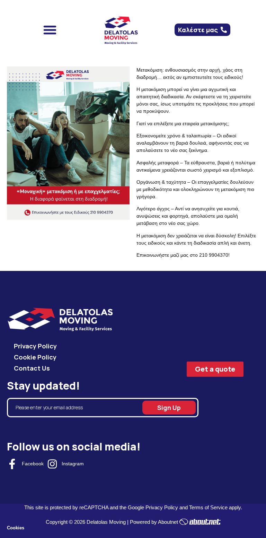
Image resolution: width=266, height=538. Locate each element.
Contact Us (32, 368)
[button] (49, 29)
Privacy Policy (35, 346)
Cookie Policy (35, 357)
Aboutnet (168, 522)
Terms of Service (208, 507)
